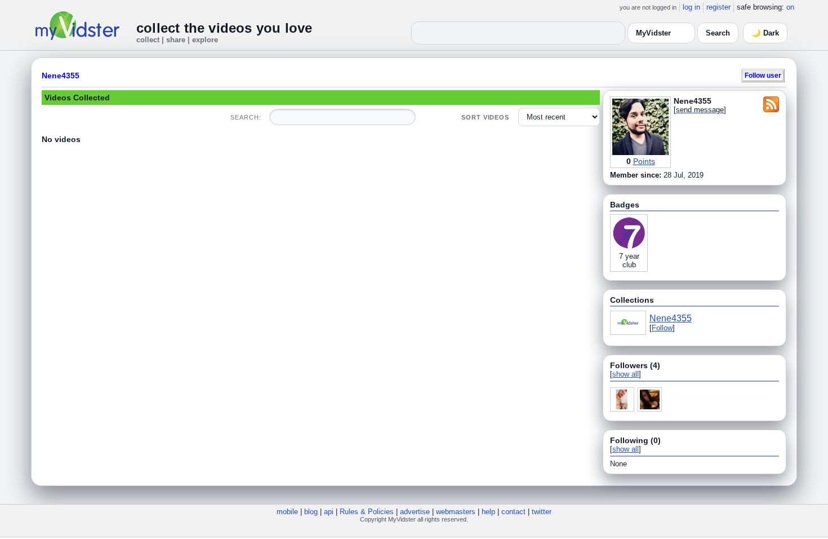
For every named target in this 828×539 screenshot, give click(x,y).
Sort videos (485, 117)
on (790, 7)
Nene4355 (60, 75)
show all (625, 374)
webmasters (455, 511)
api (328, 511)
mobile (287, 511)
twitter (541, 511)
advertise (415, 511)
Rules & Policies (367, 511)
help (488, 511)
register (718, 7)
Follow (662, 328)
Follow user (763, 75)
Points (644, 161)
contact (513, 511)
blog (311, 511)
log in (691, 7)
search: (245, 117)
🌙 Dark (765, 33)
